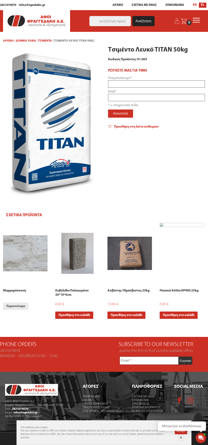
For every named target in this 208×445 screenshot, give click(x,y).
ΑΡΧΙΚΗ (118, 5)
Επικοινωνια (140, 400)
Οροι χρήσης (141, 403)
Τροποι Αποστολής (96, 407)
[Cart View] (184, 21)
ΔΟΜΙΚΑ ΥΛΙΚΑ (26, 40)
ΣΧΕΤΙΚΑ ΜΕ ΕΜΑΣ (144, 5)
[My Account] (177, 21)
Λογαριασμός (92, 396)
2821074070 (8, 5)
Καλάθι (87, 400)
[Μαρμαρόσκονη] (25, 253)
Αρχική (8, 40)
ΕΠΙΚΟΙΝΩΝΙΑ (175, 5)
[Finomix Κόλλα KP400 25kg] (182, 253)
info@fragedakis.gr (32, 5)
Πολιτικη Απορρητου (146, 407)
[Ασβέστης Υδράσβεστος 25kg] (129, 253)
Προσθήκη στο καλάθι (74, 315)
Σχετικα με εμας (143, 396)
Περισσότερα (15, 306)
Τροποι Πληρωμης (95, 403)
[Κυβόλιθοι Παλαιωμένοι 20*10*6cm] (77, 253)
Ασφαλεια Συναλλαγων (147, 411)
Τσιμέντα (45, 40)
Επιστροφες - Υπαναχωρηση (102, 411)
